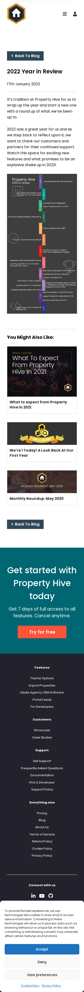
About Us (42, 827)
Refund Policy (42, 841)
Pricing (42, 813)
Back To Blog (26, 55)
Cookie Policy (30, 986)
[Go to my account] (75, 14)
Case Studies (42, 737)
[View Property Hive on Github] (50, 895)
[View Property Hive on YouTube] (42, 895)
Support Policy (42, 789)
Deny (42, 962)
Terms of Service (42, 834)
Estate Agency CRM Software (42, 692)
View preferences (42, 974)
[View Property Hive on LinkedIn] (33, 895)
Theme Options (42, 678)
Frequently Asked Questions (42, 768)
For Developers (42, 707)
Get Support (42, 761)
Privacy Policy (51, 986)
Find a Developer (42, 782)
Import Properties (42, 685)
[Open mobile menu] (65, 14)
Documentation (42, 775)
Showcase (42, 730)
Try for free (42, 632)
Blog (42, 820)
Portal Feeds (42, 700)
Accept (42, 949)
